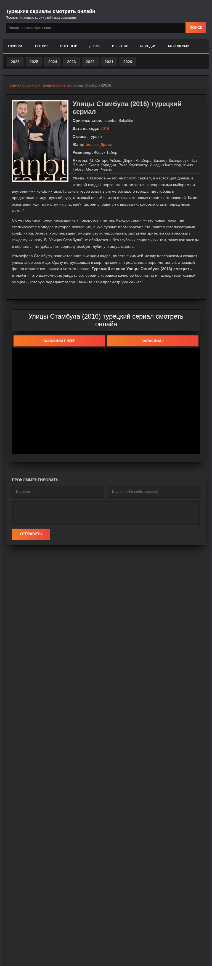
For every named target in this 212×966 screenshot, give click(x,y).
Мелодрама (178, 46)
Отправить (31, 534)
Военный (69, 46)
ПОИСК (196, 28)
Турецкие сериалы (55, 85)
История (120, 46)
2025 (34, 62)
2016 (104, 128)
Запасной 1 (153, 341)
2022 (90, 62)
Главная (15, 46)
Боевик (42, 46)
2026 (15, 62)
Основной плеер (59, 341)
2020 (127, 62)
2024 (52, 62)
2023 (71, 62)
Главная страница (23, 85)
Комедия (148, 46)
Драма (94, 46)
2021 (109, 62)
